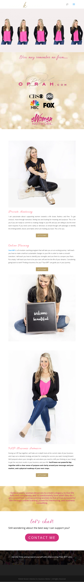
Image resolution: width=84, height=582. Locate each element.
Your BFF (11, 250)
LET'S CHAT (42, 235)
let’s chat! (42, 523)
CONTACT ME (41, 537)
